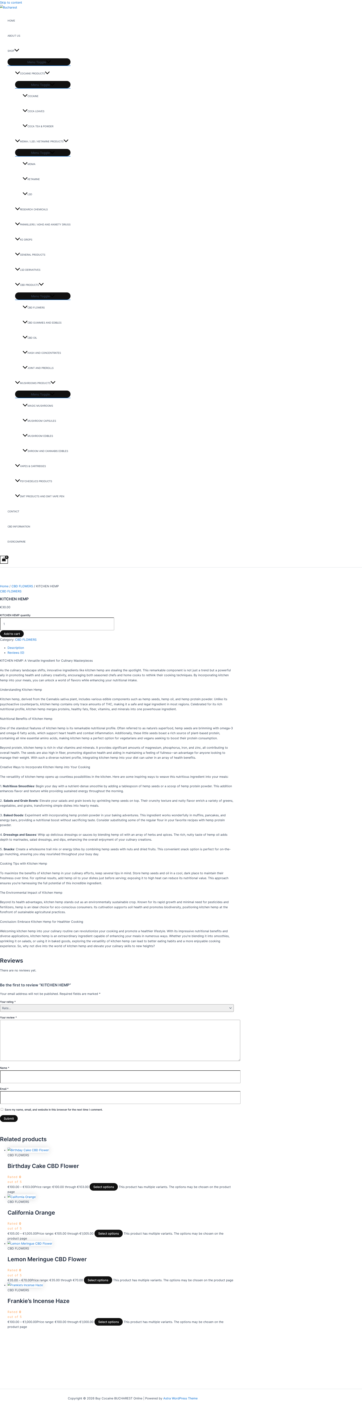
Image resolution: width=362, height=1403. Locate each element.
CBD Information (19, 526)
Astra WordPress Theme (180, 1398)
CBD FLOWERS (36, 307)
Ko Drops (26, 239)
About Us (14, 35)
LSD (30, 194)
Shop (11, 50)
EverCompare (17, 541)
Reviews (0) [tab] (16, 652)
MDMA (31, 164)
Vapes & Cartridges (33, 466)
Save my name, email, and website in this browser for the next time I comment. (54, 1109)
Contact (13, 511)
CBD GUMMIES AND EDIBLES (44, 322)
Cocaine (33, 96)
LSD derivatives (30, 269)
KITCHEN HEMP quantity (15, 615)
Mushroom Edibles (40, 435)
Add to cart (12, 634)
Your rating (8, 1001)
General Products (32, 254)
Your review (8, 1017)
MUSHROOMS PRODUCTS (35, 383)
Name (4, 1067)
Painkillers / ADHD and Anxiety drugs (45, 224)
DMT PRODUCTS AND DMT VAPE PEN (42, 496)
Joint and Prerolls (41, 367)
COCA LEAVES (36, 111)
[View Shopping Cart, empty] (4, 560)
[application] (16, 50)
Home (11, 20)
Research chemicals (34, 209)
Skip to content (11, 2)
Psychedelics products (36, 481)
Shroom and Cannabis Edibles (48, 451)
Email (4, 1088)
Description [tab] (16, 648)
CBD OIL (32, 337)
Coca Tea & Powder (40, 126)
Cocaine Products (32, 73)
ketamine (34, 179)
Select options (103, 1187)
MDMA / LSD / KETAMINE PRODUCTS (42, 141)
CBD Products (29, 284)
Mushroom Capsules (42, 420)
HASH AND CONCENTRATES (44, 352)
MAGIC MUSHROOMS (40, 405)
